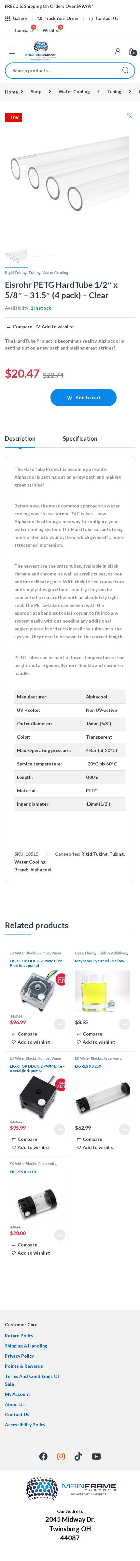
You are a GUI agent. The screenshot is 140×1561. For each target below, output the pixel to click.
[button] (129, 115)
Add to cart (88, 397)
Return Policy (19, 1335)
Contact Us (107, 18)
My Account (17, 1394)
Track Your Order (61, 18)
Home (11, 91)
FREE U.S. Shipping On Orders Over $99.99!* (49, 6)
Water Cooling (74, 91)
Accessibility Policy (25, 1424)
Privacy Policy (19, 1356)
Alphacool (41, 869)
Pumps (44, 953)
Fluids (90, 953)
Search (125, 70)
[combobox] (61, 70)
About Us (15, 1404)
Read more (59, 1024)
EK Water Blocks (23, 953)
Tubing (114, 91)
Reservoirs (113, 1058)
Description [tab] (20, 439)
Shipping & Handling (26, 1345)
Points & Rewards (24, 1366)
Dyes (79, 953)
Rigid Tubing (16, 272)
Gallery (20, 18)
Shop (36, 91)
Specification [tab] (80, 439)
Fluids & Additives (112, 953)
